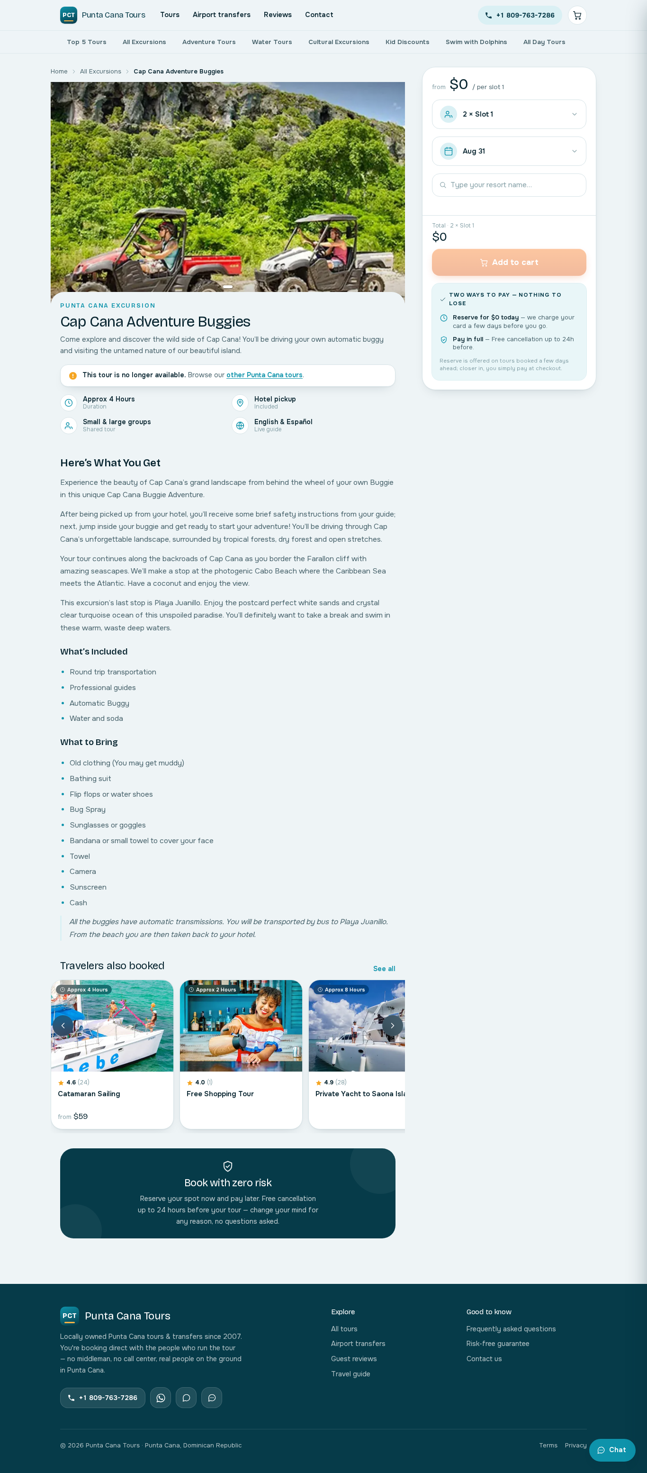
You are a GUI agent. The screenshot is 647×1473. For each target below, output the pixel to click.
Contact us (484, 1359)
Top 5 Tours (87, 42)
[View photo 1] (228, 193)
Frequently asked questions (511, 1329)
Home (59, 71)
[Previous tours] (63, 1025)
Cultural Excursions (338, 42)
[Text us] (186, 1397)
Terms (548, 1445)
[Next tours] (392, 1025)
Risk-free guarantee (498, 1343)
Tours (170, 14)
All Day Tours (544, 42)
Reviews (278, 14)
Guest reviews (354, 1359)
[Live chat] (211, 1397)
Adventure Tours (209, 42)
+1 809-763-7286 (525, 15)
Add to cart (515, 262)
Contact (319, 14)
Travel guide (350, 1374)
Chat (617, 1450)
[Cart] (577, 15)
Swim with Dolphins (476, 42)
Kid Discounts (408, 42)
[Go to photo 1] (227, 287)
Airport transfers (222, 14)
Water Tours (272, 42)
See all (384, 968)
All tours (344, 1329)
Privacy (576, 1445)
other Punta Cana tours (264, 375)
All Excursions (144, 42)
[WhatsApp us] (160, 1397)
